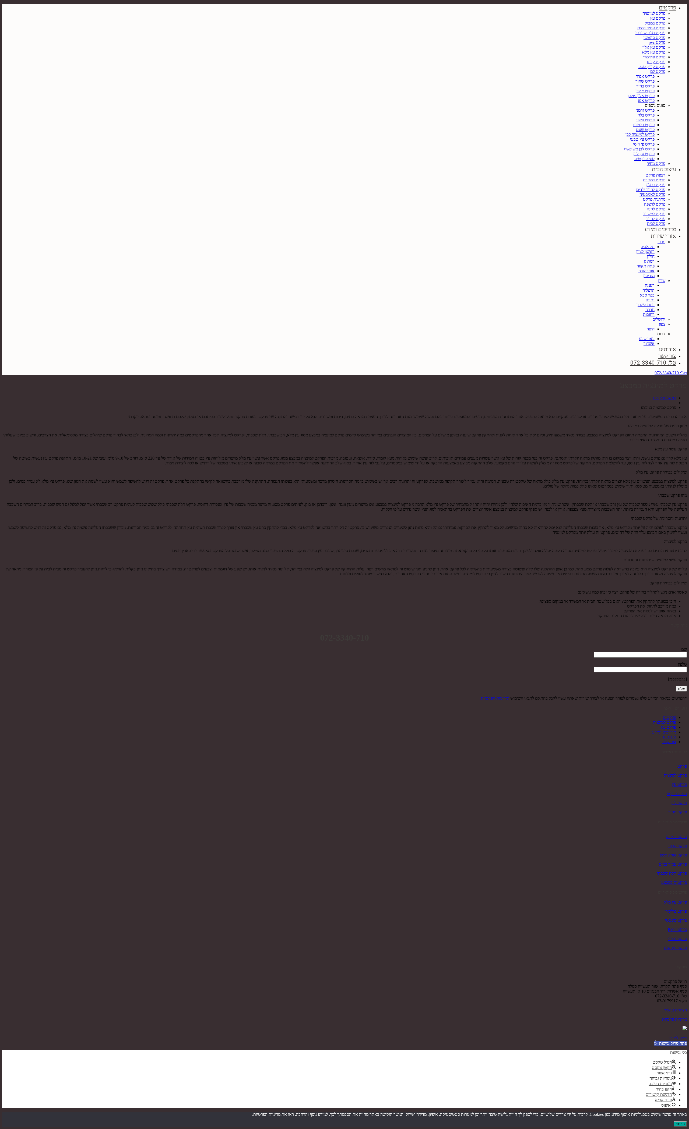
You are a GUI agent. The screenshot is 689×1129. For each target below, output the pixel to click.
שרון (661, 280)
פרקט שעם (645, 129)
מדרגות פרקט (654, 199)
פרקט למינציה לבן (640, 134)
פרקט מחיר (656, 163)
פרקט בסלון (655, 184)
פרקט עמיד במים (651, 28)
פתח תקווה (646, 266)
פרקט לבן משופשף (639, 149)
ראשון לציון (645, 251)
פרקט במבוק (655, 23)
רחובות (649, 314)
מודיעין (649, 275)
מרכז (661, 241)
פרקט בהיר (645, 86)
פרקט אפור (645, 76)
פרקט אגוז (646, 100)
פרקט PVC (677, 929)
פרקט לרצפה (654, 204)
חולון (651, 256)
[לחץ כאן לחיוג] (685, 1028)
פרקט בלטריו (644, 124)
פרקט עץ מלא (653, 52)
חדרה (650, 309)
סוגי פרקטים (644, 158)
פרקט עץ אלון (653, 47)
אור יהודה (646, 271)
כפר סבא (647, 295)
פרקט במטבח (654, 180)
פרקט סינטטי (654, 37)
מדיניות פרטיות (674, 1019)
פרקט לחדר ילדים (650, 189)
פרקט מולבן (645, 91)
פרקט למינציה (653, 13)
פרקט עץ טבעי (642, 139)
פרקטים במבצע (674, 882)
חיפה (650, 329)
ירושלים (658, 319)
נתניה (650, 300)
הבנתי (680, 1124)
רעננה (650, 285)
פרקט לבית (656, 223)
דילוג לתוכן (678, 1038)
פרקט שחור (645, 81)
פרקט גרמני (645, 110)
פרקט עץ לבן (644, 153)
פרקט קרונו (656, 61)
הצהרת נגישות (675, 1010)
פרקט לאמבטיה (652, 194)
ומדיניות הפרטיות (495, 698)
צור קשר (667, 356)
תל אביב (648, 246)
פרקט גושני (645, 120)
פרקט (682, 766)
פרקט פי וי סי (644, 144)
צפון (662, 324)
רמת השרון (646, 304)
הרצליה (648, 290)
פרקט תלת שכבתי (650, 32)
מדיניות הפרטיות (266, 1114)
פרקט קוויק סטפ (651, 66)
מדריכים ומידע (660, 229)
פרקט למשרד (654, 213)
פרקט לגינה (656, 209)
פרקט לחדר (655, 218)
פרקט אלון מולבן (641, 95)
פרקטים (667, 7)
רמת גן (649, 261)
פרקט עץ (657, 18)
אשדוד (649, 343)
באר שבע (647, 338)
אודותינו (667, 349)
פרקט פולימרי (654, 57)
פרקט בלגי (646, 115)
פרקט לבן (657, 71)
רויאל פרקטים (664, 398)
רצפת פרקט (655, 175)
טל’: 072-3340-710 (671, 373)
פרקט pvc (657, 42)
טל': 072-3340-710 (653, 362)
